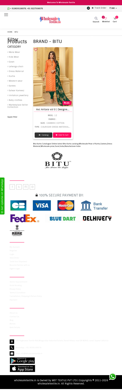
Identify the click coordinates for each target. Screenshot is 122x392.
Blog (11, 320)
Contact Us (14, 316)
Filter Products (17, 41)
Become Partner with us (20, 265)
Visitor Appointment (18, 282)
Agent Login (15, 269)
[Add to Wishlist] (35, 49)
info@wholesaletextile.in (31, 353)
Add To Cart (63, 135)
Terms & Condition (17, 292)
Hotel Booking (16, 285)
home (9, 32)
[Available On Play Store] (88, 8)
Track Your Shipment (18, 261)
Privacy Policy (15, 289)
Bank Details (15, 327)
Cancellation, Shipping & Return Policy (26, 296)
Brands (12, 324)
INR (113, 8)
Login (12, 254)
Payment (13, 300)
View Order (14, 258)
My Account (15, 247)
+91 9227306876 (35, 8)
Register (13, 250)
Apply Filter (12, 117)
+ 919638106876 (18, 8)
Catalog (44, 135)
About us (14, 313)
